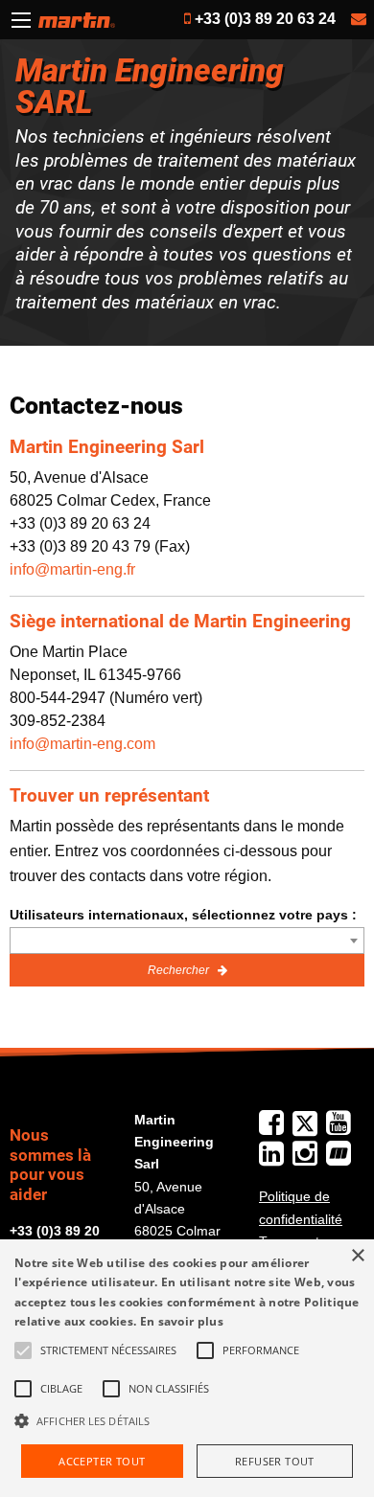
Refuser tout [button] (275, 1461)
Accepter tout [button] (101, 1461)
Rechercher (180, 970)
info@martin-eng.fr (72, 569)
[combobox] (187, 940)
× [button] (357, 1256)
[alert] (187, 1368)
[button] (187, 1420)
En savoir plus (181, 1321)
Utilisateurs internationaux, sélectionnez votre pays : (183, 914)
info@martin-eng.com (82, 744)
